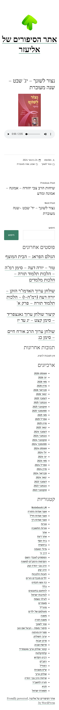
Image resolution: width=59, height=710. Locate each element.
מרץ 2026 (42, 385)
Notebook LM (39, 507)
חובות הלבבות (39, 574)
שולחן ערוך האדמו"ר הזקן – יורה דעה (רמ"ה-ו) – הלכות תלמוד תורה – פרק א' (30, 296)
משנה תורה (41, 619)
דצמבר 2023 (40, 481)
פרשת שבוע (40, 644)
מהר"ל (43, 607)
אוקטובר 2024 (39, 440)
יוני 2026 (42, 377)
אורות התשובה (39, 528)
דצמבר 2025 (40, 398)
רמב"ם (43, 661)
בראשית (42, 544)
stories (47, 160)
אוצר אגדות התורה (37, 511)
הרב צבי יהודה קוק (37, 565)
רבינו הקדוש (40, 657)
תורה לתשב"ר (39, 682)
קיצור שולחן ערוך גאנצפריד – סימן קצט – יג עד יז (31, 317)
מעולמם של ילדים (37, 611)
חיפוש (52, 227)
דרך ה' (43, 553)
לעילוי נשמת (40, 599)
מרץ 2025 (42, 423)
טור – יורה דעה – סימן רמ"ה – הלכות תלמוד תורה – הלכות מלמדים (30, 273)
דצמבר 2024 (40, 431)
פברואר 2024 (40, 473)
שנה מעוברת (23, 164)
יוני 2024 (42, 456)
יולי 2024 (42, 452)
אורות (44, 524)
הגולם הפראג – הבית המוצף (30, 256)
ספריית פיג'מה (39, 632)
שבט (32, 164)
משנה (44, 615)
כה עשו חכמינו (39, 582)
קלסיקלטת (41, 653)
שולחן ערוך (41, 674)
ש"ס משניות (40, 669)
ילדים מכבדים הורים (36, 578)
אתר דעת (42, 536)
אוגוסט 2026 (40, 373)
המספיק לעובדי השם (36, 557)
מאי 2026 (42, 381)
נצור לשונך (46, 164)
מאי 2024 (42, 460)
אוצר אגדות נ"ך (39, 519)
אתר (44, 532)
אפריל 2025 (41, 419)
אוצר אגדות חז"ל (38, 515)
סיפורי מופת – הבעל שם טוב (32, 628)
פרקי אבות (41, 640)
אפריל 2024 (41, 465)
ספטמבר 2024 (39, 444)
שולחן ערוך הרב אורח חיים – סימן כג (31, 334)
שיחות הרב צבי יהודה (36, 678)
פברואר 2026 (40, 390)
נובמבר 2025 (40, 402)
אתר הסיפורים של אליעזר (29, 43)
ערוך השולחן (40, 636)
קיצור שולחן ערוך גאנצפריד (33, 649)
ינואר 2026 (41, 394)
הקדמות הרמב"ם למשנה (34, 561)
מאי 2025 (42, 415)
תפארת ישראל (39, 690)
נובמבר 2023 (40, 485)
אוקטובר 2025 (40, 406)
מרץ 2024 (42, 469)
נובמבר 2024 (40, 435)
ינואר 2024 (41, 477)
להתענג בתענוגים (38, 590)
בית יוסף (42, 540)
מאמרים (42, 603)
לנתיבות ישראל (39, 594)
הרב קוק (42, 569)
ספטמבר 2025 (39, 410)
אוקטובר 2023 (40, 490)
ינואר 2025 (41, 427)
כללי (44, 586)
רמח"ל (43, 665)
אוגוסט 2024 (40, 448)
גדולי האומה (40, 549)
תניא (44, 686)
